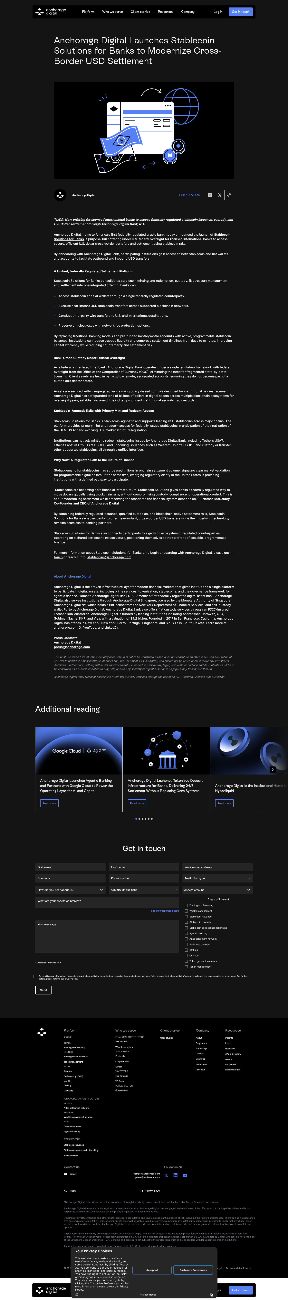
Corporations (122, 1061)
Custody (68, 1071)
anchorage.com (65, 627)
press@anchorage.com (147, 1177)
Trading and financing (74, 1047)
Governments (122, 1090)
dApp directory (233, 1054)
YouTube (89, 627)
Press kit (200, 1069)
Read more (49, 803)
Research (230, 1048)
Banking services (72, 1126)
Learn (228, 1043)
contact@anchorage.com (146, 1173)
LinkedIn (111, 627)
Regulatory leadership (201, 1045)
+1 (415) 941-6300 (150, 1190)
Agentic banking (72, 1131)
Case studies (166, 1038)
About (199, 1038)
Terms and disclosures (238, 1268)
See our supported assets (165, 910)
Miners (118, 1067)
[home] (50, 12)
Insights (229, 1038)
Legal (219, 1268)
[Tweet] (220, 195)
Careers (200, 1053)
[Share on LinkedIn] (210, 195)
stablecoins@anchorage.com (109, 557)
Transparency (71, 1155)
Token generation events (76, 1056)
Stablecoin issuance (74, 1145)
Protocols (120, 1056)
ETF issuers (121, 1041)
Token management (73, 1062)
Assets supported (230, 1062)
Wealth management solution (78, 1117)
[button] (88, 12)
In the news (201, 1064)
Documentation (232, 1069)
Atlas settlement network (76, 1108)
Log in (218, 12)
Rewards (68, 1090)
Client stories (140, 12)
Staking (67, 1085)
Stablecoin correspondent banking (81, 1150)
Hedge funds (121, 1076)
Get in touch (241, 12)
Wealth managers (124, 1047)
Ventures (200, 1059)
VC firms (119, 1081)
